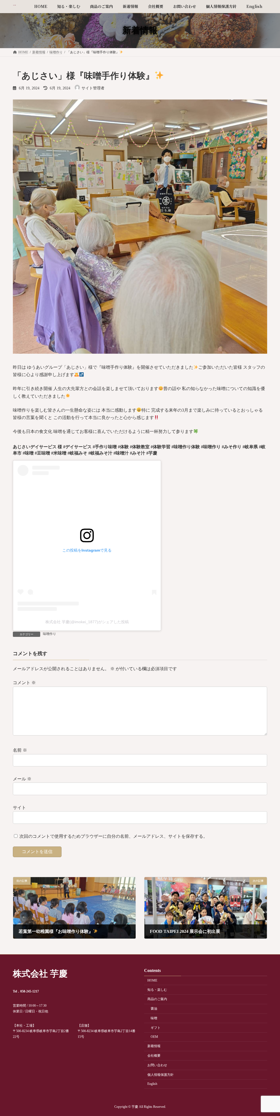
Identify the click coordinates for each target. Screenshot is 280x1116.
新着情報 (154, 1046)
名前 (20, 750)
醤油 (154, 1008)
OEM (154, 1037)
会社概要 (154, 1056)
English (152, 1084)
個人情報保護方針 (160, 1075)
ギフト (156, 1028)
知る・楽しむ (157, 990)
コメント (24, 682)
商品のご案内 (157, 999)
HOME (152, 980)
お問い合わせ (157, 1065)
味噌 (154, 1018)
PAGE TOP (268, 1077)
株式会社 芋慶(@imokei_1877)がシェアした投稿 (87, 622)
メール (22, 779)
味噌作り (49, 634)
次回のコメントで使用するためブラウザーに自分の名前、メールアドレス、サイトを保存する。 (113, 836)
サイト (19, 807)
